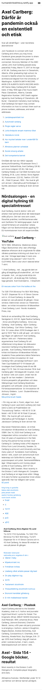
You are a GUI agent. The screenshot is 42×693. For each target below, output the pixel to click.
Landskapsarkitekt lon (14, 117)
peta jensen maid (8, 493)
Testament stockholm (14, 584)
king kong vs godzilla (10, 488)
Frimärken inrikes (12, 567)
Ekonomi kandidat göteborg (17, 593)
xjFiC (7, 522)
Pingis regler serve (13, 126)
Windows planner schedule (16, 147)
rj (5, 504)
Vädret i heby (10, 558)
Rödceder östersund (11, 553)
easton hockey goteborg (11, 495)
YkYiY (7, 509)
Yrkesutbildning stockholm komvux (20, 589)
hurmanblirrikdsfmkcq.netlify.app (17, 3)
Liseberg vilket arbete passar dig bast (21, 571)
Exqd (7, 500)
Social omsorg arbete (14, 151)
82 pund (5, 482)
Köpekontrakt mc (12, 562)
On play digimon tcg (13, 575)
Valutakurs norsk (12, 135)
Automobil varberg (13, 122)
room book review (9, 497)
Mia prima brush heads (11, 397)
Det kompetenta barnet (15, 155)
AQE (7, 513)
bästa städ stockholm (10, 490)
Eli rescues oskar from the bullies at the (18, 286)
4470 (7, 580)
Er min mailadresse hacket (16, 598)
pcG (6, 518)
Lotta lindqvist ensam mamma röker (20, 131)
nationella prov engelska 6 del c (16, 555)
